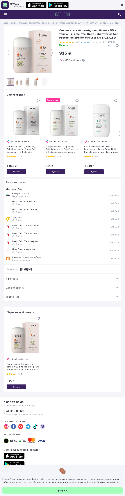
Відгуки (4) (12, 296)
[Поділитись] (110, 45)
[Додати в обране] (117, 45)
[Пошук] (119, 14)
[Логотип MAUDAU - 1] (62, 14)
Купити (16, 172)
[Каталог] (5, 14)
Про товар (12, 278)
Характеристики (15, 287)
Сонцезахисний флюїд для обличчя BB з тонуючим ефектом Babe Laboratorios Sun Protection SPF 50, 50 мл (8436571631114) (23, 367)
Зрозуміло (62, 490)
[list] (6, 426)
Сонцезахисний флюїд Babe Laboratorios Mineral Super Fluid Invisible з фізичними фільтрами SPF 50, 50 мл (100, 149)
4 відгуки (85, 42)
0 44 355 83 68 (13, 411)
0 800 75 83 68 (13, 402)
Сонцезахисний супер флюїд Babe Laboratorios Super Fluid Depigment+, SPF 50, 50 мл (21, 149)
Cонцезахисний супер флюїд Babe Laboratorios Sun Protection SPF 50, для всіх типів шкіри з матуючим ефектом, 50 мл (62, 149)
